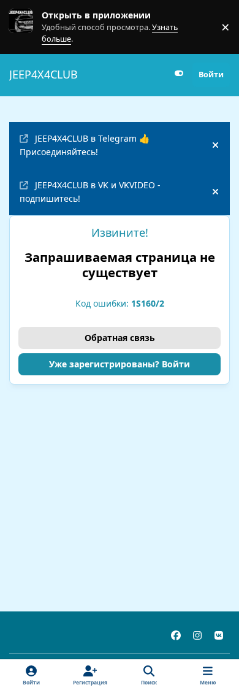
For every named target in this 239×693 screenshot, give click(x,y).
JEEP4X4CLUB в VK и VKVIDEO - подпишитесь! (90, 191)
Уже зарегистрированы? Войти (119, 364)
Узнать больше (32, 27)
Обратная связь (120, 337)
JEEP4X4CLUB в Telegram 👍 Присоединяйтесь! (85, 144)
